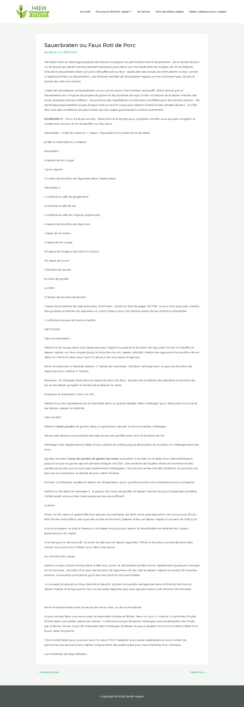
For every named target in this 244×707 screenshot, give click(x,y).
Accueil (85, 11)
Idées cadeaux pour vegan (207, 11)
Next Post (198, 672)
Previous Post (48, 672)
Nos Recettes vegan (170, 11)
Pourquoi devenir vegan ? (114, 11)
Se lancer (143, 11)
